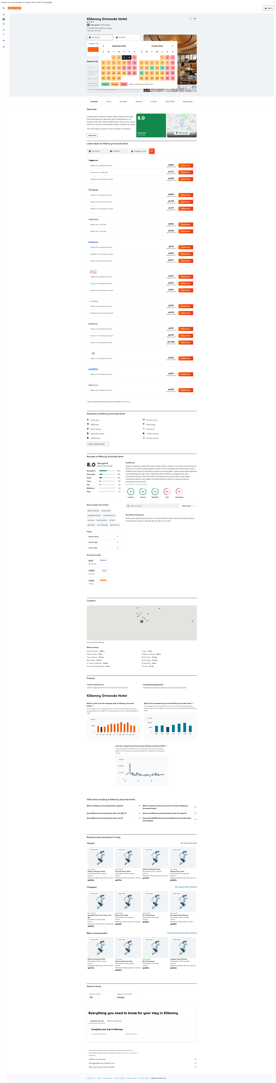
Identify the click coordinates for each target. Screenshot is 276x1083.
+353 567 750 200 (94, 31)
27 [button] (103, 78)
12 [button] (134, 63)
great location (106, 511)
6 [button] (103, 63)
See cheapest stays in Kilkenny (186, 887)
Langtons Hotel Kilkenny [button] (178, 959)
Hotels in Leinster (132, 1078)
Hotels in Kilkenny (131, 1034)
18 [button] (129, 68)
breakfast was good (94, 515)
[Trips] (3, 40)
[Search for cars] (3, 24)
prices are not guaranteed (129, 1053)
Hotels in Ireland (119, 1078)
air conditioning (102, 525)
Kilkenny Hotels (144, 1078)
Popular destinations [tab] (114, 1021)
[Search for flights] (3, 15)
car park (112, 520)
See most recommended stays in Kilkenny (182, 933)
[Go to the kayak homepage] (14, 8)
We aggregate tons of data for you (102, 1063)
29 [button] (114, 78)
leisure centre (114, 525)
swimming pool (102, 520)
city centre (91, 525)
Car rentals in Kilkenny (99, 1034)
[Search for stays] (3, 19)
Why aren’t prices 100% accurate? (102, 1067)
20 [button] (103, 73)
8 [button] (113, 63)
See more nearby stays (189, 843)
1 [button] (113, 57)
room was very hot (109, 515)
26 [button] (134, 73)
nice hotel (91, 520)
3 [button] (124, 57)
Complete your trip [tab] (97, 1021)
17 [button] (124, 68)
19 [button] (134, 68)
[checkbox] (97, 562)
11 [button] (129, 63)
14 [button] (108, 68)
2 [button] (118, 57)
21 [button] (108, 73)
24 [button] (124, 73)
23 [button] (119, 73)
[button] (273, 2)
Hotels (99, 1078)
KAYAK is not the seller (97, 1059)
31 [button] (172, 78)
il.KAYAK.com (90, 1078)
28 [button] (109, 78)
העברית (49, 2)
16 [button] (119, 68)
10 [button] (124, 63)
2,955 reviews (105, 25)
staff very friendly (93, 511)
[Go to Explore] (3, 30)
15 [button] (114, 68)
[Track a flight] (3, 34)
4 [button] (129, 57)
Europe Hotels (107, 1078)
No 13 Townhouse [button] (149, 915)
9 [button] (118, 63)
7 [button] (108, 63)
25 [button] (129, 73)
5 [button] (134, 57)
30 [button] (119, 78)
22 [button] (114, 73)
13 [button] (103, 68)
